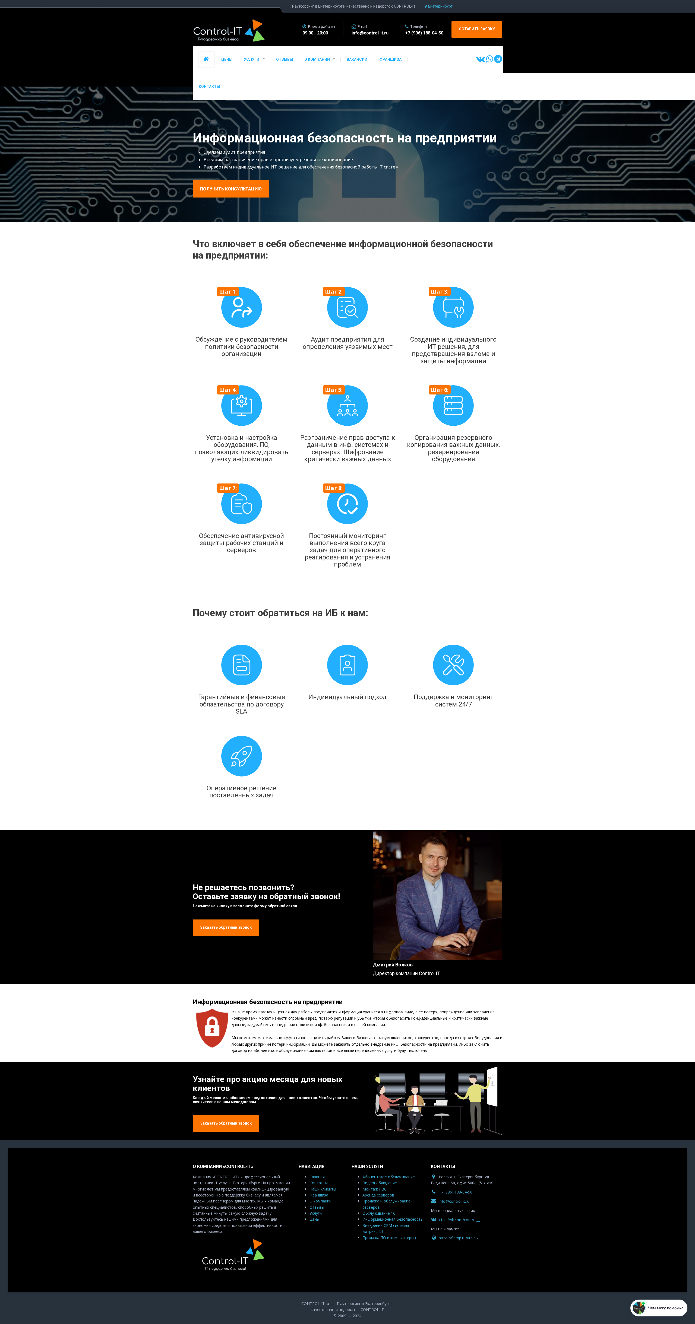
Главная (317, 1176)
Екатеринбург (440, 6)
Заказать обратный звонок (226, 927)
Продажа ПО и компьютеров (389, 1237)
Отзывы (316, 1207)
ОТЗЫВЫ (284, 59)
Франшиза (318, 1195)
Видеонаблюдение (379, 1182)
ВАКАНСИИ (357, 59)
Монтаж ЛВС (374, 1189)
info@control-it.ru (454, 1201)
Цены (314, 1219)
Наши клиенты (322, 1189)
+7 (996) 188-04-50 (455, 1192)
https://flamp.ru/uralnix (458, 1237)
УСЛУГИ (251, 59)
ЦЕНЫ (226, 59)
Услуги (315, 1213)
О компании (320, 1201)
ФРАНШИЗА (390, 59)
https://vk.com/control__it (460, 1219)
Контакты (318, 1182)
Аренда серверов (378, 1195)
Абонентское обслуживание (388, 1176)
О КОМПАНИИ (317, 59)
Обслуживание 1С (379, 1213)
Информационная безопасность (392, 1219)
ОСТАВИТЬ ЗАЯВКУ (477, 29)
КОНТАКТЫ (209, 86)
